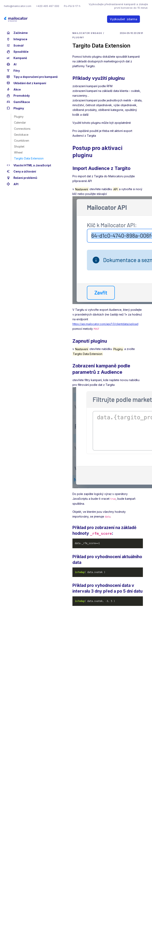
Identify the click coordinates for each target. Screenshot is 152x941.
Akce (14, 89)
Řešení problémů (22, 178)
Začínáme (17, 33)
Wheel (18, 152)
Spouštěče (17, 52)
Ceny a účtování (21, 171)
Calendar (20, 122)
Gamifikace (18, 102)
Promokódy (18, 95)
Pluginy (15, 108)
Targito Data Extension (29, 158)
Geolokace (21, 134)
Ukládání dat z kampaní (26, 83)
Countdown (21, 140)
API (12, 184)
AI (11, 64)
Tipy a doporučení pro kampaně (32, 77)
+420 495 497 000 (47, 6)
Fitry (13, 71)
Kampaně (17, 58)
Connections (22, 128)
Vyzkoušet (123, 19)
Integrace (17, 39)
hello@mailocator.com (17, 6)
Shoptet (19, 146)
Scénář (15, 45)
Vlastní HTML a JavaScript (29, 165)
